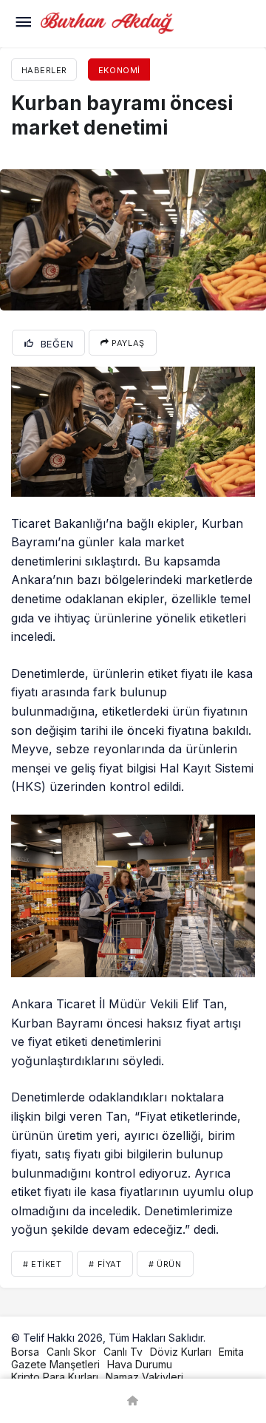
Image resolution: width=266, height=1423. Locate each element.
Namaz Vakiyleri (144, 1377)
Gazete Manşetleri (55, 1364)
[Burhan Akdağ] (107, 22)
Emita (231, 1351)
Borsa (25, 1351)
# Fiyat (105, 1264)
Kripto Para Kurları (54, 1377)
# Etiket (42, 1264)
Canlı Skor (71, 1351)
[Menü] (23, 23)
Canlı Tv (123, 1351)
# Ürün (165, 1264)
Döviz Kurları (180, 1351)
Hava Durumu (139, 1364)
